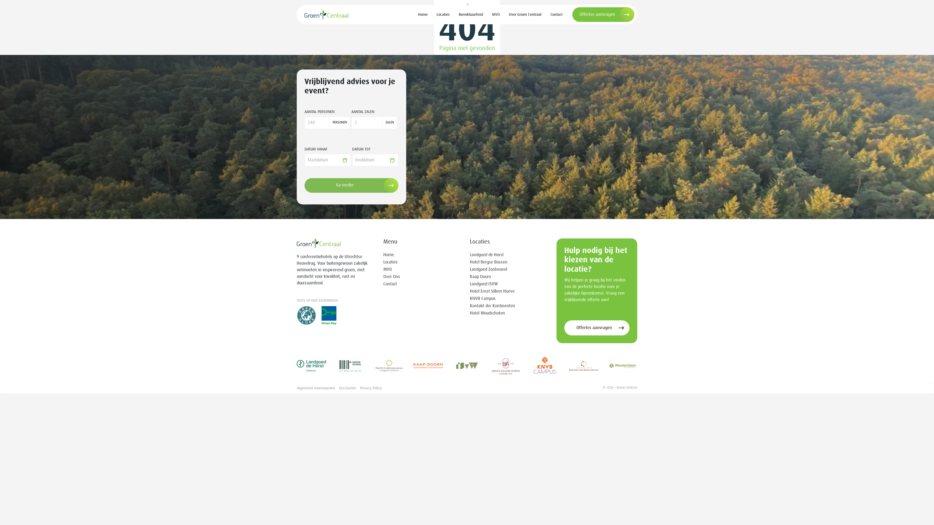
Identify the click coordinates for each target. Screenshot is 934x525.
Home (423, 15)
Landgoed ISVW (484, 284)
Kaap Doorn (480, 277)
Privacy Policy (371, 388)
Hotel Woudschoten (487, 313)
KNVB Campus (483, 299)
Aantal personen (319, 112)
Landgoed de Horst (487, 255)
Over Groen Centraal (525, 15)
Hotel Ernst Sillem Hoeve (492, 291)
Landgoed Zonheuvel (488, 269)
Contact (556, 15)
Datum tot (361, 149)
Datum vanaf (316, 149)
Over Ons (391, 277)
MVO (496, 15)
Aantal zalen (362, 112)
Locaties (443, 15)
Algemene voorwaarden (316, 388)
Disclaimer (347, 388)
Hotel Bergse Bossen (488, 262)
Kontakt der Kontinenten (492, 306)
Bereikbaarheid (471, 15)
